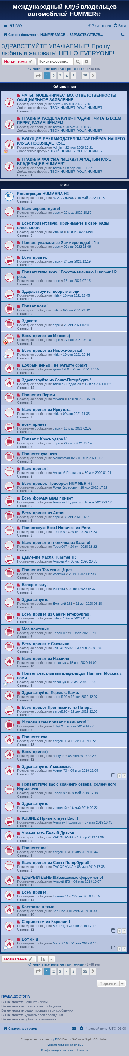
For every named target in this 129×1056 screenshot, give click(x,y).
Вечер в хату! (35, 584)
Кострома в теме (38, 907)
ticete (57, 104)
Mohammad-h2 (64, 458)
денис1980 (61, 369)
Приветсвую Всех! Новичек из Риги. (57, 527)
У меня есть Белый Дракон (48, 833)
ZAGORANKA (63, 648)
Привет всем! (35, 306)
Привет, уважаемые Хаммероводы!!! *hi (60, 242)
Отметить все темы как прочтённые (56, 69)
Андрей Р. (60, 561)
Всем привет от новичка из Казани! (56, 542)
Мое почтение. (36, 629)
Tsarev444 (60, 896)
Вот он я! (31, 939)
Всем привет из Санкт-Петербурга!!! (56, 614)
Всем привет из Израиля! (46, 658)
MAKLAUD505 (63, 198)
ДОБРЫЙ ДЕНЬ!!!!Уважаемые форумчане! (62, 877)
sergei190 (60, 696)
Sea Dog (59, 911)
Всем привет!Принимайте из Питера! (57, 707)
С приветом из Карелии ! (46, 921)
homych (58, 756)
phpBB (54, 1039)
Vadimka (59, 574)
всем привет (34, 424)
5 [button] (73, 75)
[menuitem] (16, 25)
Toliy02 (58, 726)
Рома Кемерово (65, 487)
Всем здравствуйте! (41, 208)
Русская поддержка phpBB (65, 1044)
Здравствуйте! (36, 599)
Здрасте (29, 321)
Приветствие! (35, 848)
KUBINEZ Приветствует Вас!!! (50, 818)
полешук (59, 662)
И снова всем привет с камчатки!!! (55, 722)
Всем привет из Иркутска (46, 409)
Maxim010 (60, 943)
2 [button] (53, 75)
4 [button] (67, 75)
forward (58, 399)
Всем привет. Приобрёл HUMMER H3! (58, 483)
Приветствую (34, 737)
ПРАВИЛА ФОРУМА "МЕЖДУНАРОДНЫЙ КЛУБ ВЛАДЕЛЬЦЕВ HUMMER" (64, 161)
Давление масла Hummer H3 (49, 557)
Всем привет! (35, 468)
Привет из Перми (38, 394)
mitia (56, 295)
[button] (38, 75)
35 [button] (85, 75)
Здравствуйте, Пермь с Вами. (50, 692)
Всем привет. (34, 257)
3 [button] (60, 75)
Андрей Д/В (61, 881)
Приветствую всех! (40, 454)
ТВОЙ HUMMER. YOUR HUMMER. (76, 107)
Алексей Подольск (67, 384)
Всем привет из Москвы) (46, 335)
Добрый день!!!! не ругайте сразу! (54, 365)
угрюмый (60, 807)
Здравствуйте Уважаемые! (47, 766)
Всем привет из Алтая (43, 513)
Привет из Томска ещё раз (47, 570)
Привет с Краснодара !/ (44, 439)
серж (56, 212)
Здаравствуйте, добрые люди (51, 291)
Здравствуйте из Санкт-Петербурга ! (56, 380)
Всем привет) (35, 751)
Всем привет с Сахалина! (46, 643)
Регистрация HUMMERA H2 (43, 193)
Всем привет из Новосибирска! (52, 350)
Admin (57, 127)
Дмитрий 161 (62, 603)
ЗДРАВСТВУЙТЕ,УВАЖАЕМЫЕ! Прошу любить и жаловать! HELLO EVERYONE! (58, 49)
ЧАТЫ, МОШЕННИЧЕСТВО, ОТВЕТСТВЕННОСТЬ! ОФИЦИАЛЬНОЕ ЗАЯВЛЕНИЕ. (66, 97)
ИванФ (58, 232)
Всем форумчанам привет (47, 498)
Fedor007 (60, 532)
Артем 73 (60, 770)
